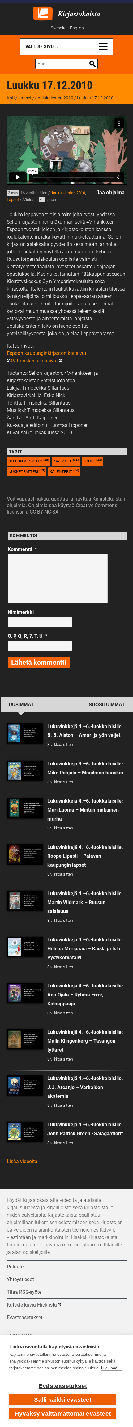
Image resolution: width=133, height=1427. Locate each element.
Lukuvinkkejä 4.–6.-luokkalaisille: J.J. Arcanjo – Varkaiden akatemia (85, 1087)
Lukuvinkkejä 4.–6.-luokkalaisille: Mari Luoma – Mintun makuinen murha (85, 810)
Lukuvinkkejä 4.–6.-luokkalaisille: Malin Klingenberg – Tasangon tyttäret (85, 1041)
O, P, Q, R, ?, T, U (27, 636)
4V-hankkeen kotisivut (34, 361)
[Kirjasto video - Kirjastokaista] (43, 13)
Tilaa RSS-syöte (24, 1292)
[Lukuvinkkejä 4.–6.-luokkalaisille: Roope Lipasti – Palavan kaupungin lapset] (25, 854)
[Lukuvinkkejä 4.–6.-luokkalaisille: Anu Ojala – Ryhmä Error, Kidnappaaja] (25, 993)
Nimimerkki (21, 612)
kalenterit (64, 471)
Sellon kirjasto (28, 460)
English (77, 28)
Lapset (25, 97)
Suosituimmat (107, 704)
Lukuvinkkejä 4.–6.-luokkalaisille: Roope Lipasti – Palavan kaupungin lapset (85, 856)
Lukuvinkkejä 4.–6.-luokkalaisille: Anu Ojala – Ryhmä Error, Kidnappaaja (85, 995)
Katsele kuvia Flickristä (32, 1305)
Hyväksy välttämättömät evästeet (63, 1413)
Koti (11, 97)
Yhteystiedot (20, 1279)
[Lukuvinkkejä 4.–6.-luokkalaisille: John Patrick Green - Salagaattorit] (25, 1132)
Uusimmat (21, 704)
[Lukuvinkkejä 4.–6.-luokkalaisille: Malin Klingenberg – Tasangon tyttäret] (25, 1039)
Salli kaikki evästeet (62, 1399)
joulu (92, 460)
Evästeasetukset (63, 1386)
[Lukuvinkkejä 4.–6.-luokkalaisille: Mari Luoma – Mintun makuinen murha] (25, 808)
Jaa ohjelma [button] (111, 192)
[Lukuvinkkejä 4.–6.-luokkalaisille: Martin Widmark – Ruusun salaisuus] (25, 901)
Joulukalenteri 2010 (54, 97)
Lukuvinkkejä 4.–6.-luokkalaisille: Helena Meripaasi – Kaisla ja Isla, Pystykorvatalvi (85, 949)
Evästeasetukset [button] (24, 1317)
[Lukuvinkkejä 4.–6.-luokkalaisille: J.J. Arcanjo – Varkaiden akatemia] (25, 1085)
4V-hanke (66, 460)
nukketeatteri (26, 471)
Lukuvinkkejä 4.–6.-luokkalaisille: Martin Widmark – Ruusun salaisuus (85, 902)
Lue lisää (109, 1368)
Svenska (59, 28)
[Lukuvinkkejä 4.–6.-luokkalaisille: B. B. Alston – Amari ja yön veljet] (25, 733)
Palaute (15, 1267)
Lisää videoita (22, 1161)
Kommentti (22, 549)
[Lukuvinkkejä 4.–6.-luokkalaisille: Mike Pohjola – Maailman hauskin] (25, 771)
